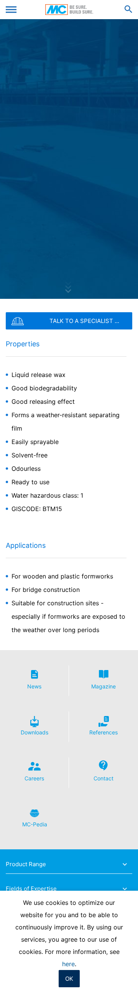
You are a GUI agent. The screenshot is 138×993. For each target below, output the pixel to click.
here (68, 964)
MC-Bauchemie (69, 9)
